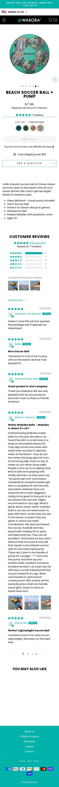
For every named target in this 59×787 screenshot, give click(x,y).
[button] (24, 115)
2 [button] (28, 654)
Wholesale (29, 741)
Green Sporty (26, 128)
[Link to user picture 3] (48, 602)
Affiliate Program (29, 736)
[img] (15, 309)
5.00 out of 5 (37, 243)
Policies (29, 746)
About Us (29, 731)
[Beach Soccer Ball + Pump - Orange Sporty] (8, 712)
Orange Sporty (19, 128)
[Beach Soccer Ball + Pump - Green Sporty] (11, 712)
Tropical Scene (40, 128)
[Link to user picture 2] (31, 602)
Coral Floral (33, 128)
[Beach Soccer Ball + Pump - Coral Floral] (14, 712)
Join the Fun (29, 761)
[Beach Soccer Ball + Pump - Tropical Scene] (18, 712)
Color (29, 122)
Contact (29, 751)
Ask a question (29, 163)
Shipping (16, 107)
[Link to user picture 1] (15, 602)
